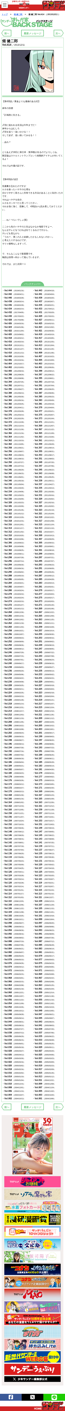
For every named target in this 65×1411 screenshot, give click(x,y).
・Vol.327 (44, 502)
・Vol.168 (13, 795)
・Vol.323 (44, 510)
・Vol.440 (13, 298)
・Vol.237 (44, 667)
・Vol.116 (13, 890)
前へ (6, 33)
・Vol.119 (43, 882)
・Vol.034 (13, 1040)
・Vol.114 (13, 893)
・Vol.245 (44, 652)
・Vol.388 (13, 393)
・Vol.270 (13, 608)
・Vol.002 (13, 1098)
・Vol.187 (44, 758)
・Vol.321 (44, 513)
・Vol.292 (13, 568)
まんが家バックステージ (26, 22)
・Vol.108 (13, 904)
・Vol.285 (44, 579)
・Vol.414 (13, 345)
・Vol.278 (13, 594)
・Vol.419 (44, 334)
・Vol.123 (44, 875)
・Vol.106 (13, 908)
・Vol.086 (13, 945)
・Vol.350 (13, 462)
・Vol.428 (13, 320)
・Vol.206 (13, 725)
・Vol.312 (13, 532)
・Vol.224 (13, 692)
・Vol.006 (13, 1091)
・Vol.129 (44, 864)
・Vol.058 (13, 996)
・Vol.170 (13, 791)
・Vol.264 (13, 619)
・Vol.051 (44, 1007)
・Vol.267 (44, 612)
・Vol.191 (44, 751)
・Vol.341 (44, 477)
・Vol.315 (44, 524)
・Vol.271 (44, 605)
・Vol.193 (44, 747)
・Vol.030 (13, 1047)
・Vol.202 (13, 733)
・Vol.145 (44, 835)
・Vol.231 (44, 678)
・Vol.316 (13, 524)
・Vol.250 (13, 645)
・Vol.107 (44, 904)
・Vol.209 (44, 718)
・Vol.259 (44, 627)
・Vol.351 (44, 458)
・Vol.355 (44, 451)
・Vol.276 (13, 597)
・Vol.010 (13, 1084)
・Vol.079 (44, 956)
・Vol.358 (13, 447)
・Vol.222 (13, 696)
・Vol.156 (13, 817)
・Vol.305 (44, 542)
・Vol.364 (13, 437)
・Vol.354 (13, 455)
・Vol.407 (44, 356)
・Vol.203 (44, 729)
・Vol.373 (44, 418)
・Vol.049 (44, 1010)
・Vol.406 (13, 360)
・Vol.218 (13, 703)
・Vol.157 (44, 813)
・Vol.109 (44, 901)
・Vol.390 (13, 389)
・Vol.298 (13, 557)
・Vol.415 (44, 341)
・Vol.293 (44, 564)
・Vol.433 (44, 308)
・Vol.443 (44, 290)
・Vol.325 (44, 506)
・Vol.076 (13, 963)
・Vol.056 (13, 999)
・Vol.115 (43, 890)
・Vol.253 (44, 638)
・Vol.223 (44, 692)
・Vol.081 (44, 952)
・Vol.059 (44, 992)
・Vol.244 (13, 656)
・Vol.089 (44, 937)
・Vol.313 (44, 528)
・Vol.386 (13, 396)
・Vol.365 (44, 433)
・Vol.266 (13, 616)
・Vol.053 (44, 1003)
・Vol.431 (44, 312)
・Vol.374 (13, 418)
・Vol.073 (44, 967)
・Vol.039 (44, 1029)
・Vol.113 (43, 893)
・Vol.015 (44, 1073)
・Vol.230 (13, 681)
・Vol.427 (44, 320)
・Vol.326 (13, 506)
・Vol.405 (44, 360)
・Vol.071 (44, 970)
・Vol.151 (44, 824)
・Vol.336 (13, 488)
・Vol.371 (44, 422)
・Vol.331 (44, 495)
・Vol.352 (13, 458)
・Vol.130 (13, 864)
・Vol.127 (44, 868)
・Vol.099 (44, 919)
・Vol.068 (13, 978)
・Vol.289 (44, 572)
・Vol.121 (44, 879)
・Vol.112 (13, 897)
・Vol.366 (13, 433)
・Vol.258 (13, 630)
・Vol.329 (44, 499)
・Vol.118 (13, 886)
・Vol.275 (44, 597)
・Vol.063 (44, 985)
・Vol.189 (44, 755)
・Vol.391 (44, 385)
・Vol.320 (13, 517)
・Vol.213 (44, 711)
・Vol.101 (44, 915)
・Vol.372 (13, 422)
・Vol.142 (13, 842)
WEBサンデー (53, 5)
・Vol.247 (44, 649)
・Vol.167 (44, 795)
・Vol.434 (13, 308)
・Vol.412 (13, 349)
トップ (5, 14)
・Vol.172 (13, 787)
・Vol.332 (13, 495)
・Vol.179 (44, 773)
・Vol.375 (44, 415)
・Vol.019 (44, 1065)
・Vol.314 (13, 528)
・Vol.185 (44, 762)
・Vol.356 (13, 451)
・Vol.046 (13, 1018)
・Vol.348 (13, 466)
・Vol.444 (13, 290)
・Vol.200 (13, 736)
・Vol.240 (13, 663)
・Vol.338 (13, 484)
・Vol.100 (13, 919)
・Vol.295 (44, 561)
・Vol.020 (13, 1065)
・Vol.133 (44, 857)
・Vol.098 (13, 923)
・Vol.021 (44, 1062)
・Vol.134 (13, 857)
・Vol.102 (13, 915)
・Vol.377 (44, 411)
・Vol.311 (43, 532)
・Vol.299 (44, 554)
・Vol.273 (44, 601)
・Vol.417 (44, 338)
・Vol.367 (44, 429)
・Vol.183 (44, 765)
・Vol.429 (44, 316)
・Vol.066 (13, 981)
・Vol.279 (44, 590)
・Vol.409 (44, 352)
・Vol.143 (44, 839)
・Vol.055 (44, 999)
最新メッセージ (32, 33)
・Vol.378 (13, 411)
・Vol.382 (13, 404)
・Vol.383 (44, 400)
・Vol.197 (44, 740)
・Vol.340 (13, 480)
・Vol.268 (13, 612)
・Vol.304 (13, 546)
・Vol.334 (13, 491)
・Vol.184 (13, 765)
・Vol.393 (44, 382)
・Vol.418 (13, 338)
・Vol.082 (13, 952)
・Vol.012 (13, 1080)
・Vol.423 (44, 327)
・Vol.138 (13, 850)
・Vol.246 (13, 652)
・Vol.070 (13, 974)
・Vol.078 (13, 959)
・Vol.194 (13, 747)
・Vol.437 (44, 301)
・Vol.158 (13, 813)
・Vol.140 (13, 846)
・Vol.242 (13, 659)
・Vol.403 (44, 363)
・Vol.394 (13, 382)
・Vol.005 (44, 1091)
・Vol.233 (44, 674)
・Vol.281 (44, 586)
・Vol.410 (13, 352)
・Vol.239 (44, 663)
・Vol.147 (44, 831)
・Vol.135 (44, 853)
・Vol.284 (13, 583)
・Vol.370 (13, 425)
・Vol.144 (13, 839)
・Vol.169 (44, 791)
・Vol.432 (13, 312)
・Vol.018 (13, 1069)
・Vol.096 (13, 926)
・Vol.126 (13, 872)
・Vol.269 (44, 608)
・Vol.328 (13, 502)
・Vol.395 (44, 378)
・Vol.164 (13, 802)
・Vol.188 (13, 758)
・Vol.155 (44, 817)
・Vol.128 (13, 868)
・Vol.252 (13, 641)
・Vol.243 (44, 656)
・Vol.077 (44, 959)
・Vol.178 (13, 776)
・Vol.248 (13, 649)
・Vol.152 (13, 824)
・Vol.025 (44, 1054)
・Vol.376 (13, 415)
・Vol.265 (44, 616)
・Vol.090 (13, 937)
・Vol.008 (13, 1087)
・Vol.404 (13, 363)
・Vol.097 (44, 923)
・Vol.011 (43, 1080)
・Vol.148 (13, 831)
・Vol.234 (13, 674)
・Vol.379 (44, 407)
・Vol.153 (44, 820)
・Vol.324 (13, 510)
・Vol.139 (44, 846)
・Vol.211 (43, 714)
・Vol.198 (13, 740)
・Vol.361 (44, 440)
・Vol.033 (44, 1040)
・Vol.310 (13, 535)
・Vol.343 (44, 473)
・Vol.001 (44, 1098)
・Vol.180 (13, 773)
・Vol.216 (13, 707)
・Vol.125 (44, 872)
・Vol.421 (44, 330)
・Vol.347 (44, 466)
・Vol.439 (44, 298)
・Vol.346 (13, 469)
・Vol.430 (13, 316)
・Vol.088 (13, 941)
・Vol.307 (44, 539)
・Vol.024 (13, 1058)
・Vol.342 (13, 477)
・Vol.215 (44, 707)
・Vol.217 (44, 703)
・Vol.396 (13, 378)
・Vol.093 (44, 930)
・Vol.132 (13, 861)
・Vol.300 (13, 554)
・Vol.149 (44, 828)
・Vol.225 (44, 689)
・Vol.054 (13, 1003)
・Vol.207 (44, 722)
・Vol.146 (13, 835)
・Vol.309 (44, 535)
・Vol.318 (13, 521)
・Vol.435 (44, 305)
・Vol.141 (44, 842)
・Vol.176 (13, 780)
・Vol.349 (44, 462)
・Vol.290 (13, 572)
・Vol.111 (43, 897)
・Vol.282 (13, 586)
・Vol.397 (44, 374)
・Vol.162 (13, 806)
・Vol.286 (13, 579)
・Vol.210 (13, 718)
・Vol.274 (13, 601)
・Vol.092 (13, 934)
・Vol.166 (13, 798)
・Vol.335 (44, 488)
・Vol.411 (43, 349)
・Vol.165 (44, 798)
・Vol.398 (13, 374)
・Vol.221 (44, 696)
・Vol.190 (13, 755)
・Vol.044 (13, 1021)
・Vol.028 (13, 1051)
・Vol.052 (13, 1007)
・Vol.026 (13, 1054)
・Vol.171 (44, 787)
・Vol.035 (44, 1036)
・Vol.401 (44, 367)
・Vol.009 (44, 1084)
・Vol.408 (13, 356)
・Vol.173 (44, 784)
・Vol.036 (13, 1036)
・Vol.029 (44, 1047)
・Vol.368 (13, 429)
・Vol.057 (44, 996)
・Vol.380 (13, 407)
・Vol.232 (13, 678)
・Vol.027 (44, 1051)
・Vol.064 (13, 985)
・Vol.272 (13, 605)
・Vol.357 (44, 447)
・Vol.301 (44, 550)
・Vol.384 (13, 400)
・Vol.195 (44, 744)
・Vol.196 (13, 744)
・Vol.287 (44, 575)
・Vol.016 (13, 1073)
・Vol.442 (13, 294)
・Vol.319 (44, 517)
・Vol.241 (44, 659)
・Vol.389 (44, 389)
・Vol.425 (44, 323)
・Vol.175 (44, 780)
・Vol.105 (44, 908)
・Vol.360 (13, 444)
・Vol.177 (44, 776)
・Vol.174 (13, 784)
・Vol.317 (44, 521)
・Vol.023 (44, 1058)
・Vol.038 (13, 1032)
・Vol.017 (44, 1069)
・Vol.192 (13, 751)
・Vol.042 (13, 1025)
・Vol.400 (13, 371)
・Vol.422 (13, 330)
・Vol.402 (13, 367)
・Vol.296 (13, 561)
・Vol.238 (13, 667)
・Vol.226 (13, 689)
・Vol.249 (44, 645)
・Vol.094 (13, 930)
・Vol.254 (13, 638)
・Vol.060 (13, 992)
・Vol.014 (13, 1076)
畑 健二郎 (18, 14)
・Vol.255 (44, 634)
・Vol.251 (44, 641)
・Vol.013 (44, 1076)
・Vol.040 (13, 1029)
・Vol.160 (13, 809)
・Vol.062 (13, 989)
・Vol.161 (44, 806)
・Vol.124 (13, 875)
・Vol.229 (44, 681)
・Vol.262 (13, 623)
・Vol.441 (44, 294)
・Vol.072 (13, 970)
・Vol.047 (44, 1014)
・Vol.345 (44, 469)
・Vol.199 (44, 736)
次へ (58, 33)
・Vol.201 (44, 733)
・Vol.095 (44, 926)
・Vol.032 (13, 1043)
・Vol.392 (13, 385)
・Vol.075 (44, 963)
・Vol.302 (13, 550)
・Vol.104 (13, 912)
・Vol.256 (13, 634)
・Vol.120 (13, 882)
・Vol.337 (44, 484)
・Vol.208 (13, 722)
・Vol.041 (44, 1025)
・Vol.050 (13, 1010)
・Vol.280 (13, 590)
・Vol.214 (13, 711)
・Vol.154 (13, 820)
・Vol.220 (13, 700)
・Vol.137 (44, 850)
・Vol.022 (13, 1062)
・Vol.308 (13, 539)
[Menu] (4, 5)
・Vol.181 (44, 769)
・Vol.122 (13, 879)
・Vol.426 (13, 323)
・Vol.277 (44, 594)
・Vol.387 (44, 393)
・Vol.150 (13, 828)
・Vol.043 (44, 1021)
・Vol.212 (13, 714)
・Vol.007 (44, 1087)
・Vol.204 (13, 729)
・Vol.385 (44, 396)
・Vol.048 (13, 1014)
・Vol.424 (13, 327)
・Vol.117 (43, 886)
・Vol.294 (13, 564)
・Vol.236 (13, 671)
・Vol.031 (44, 1043)
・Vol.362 (13, 440)
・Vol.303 (44, 546)
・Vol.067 (44, 978)
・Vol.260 (13, 627)
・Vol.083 (44, 948)
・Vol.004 (13, 1095)
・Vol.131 (44, 861)
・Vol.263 (44, 619)
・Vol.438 (13, 301)
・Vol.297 (44, 557)
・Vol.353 (44, 455)
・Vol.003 (44, 1095)
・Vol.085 (44, 945)
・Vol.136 (13, 853)
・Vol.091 (44, 934)
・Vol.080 (13, 956)
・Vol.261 (44, 623)
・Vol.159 (44, 809)
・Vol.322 (13, 513)
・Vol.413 (44, 345)
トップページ (48, 1405)
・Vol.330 (13, 499)
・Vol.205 (44, 725)
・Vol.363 (44, 437)
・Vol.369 (44, 425)
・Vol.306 (13, 542)
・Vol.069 (44, 974)
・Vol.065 (44, 981)
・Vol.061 (44, 989)
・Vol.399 (44, 371)
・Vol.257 (44, 630)
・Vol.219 (44, 700)
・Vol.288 (13, 575)
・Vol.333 (44, 491)
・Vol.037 (44, 1032)
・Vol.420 (13, 334)
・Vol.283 (44, 583)
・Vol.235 (44, 671)
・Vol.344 (13, 473)
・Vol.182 (13, 769)
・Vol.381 (44, 404)
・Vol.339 (44, 480)
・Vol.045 (44, 1018)
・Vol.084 (13, 948)
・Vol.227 (44, 685)
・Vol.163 (44, 802)
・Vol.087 (44, 941)
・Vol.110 (13, 901)
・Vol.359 (44, 444)
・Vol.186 (13, 762)
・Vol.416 (13, 341)
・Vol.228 (13, 685)
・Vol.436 (13, 305)
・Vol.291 (44, 568)
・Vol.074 (13, 967)
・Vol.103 (44, 912)
